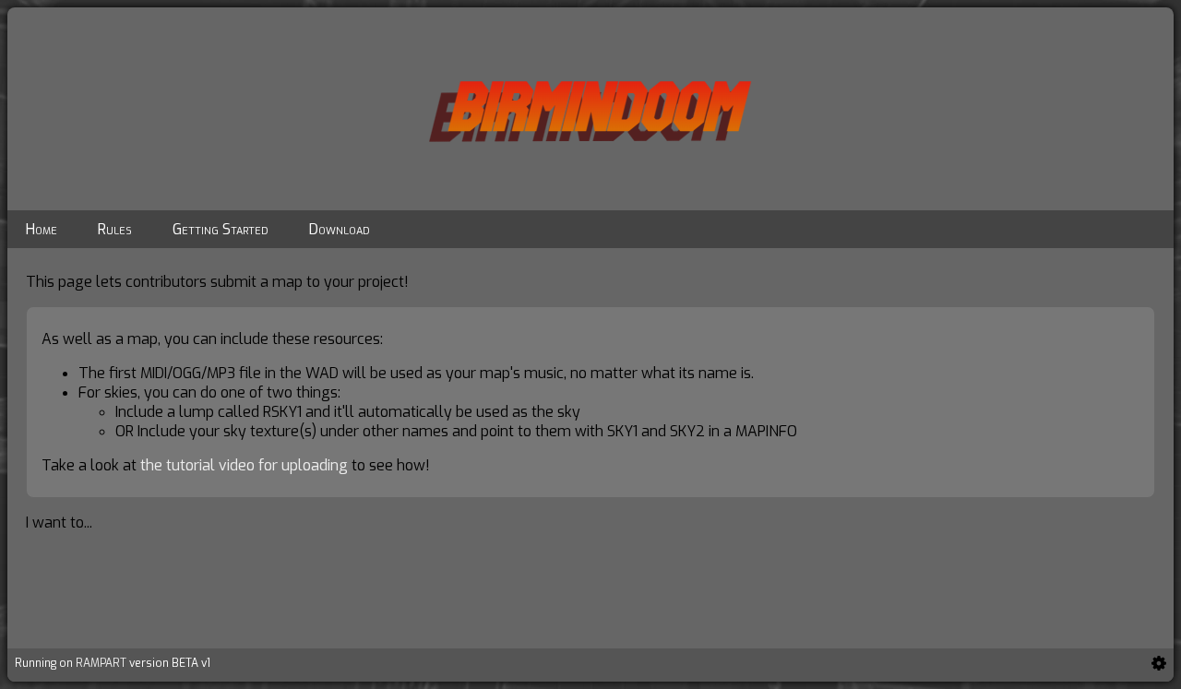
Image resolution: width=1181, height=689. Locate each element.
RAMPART (101, 663)
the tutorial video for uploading (244, 465)
